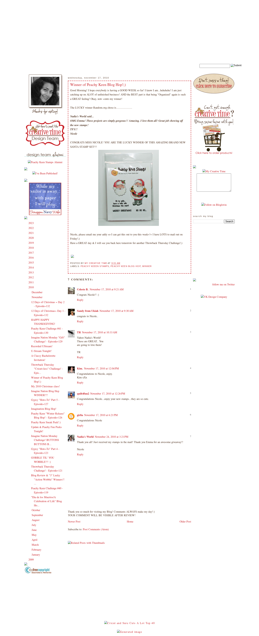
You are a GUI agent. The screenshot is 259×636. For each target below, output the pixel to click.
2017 (31, 252)
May (34, 535)
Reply (80, 300)
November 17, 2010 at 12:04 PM (101, 368)
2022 (31, 228)
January (36, 554)
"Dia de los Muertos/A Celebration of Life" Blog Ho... (46, 501)
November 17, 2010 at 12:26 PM (107, 393)
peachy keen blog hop (125, 266)
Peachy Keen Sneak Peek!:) (46, 422)
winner (147, 266)
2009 (31, 559)
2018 (31, 247)
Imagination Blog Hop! (43, 409)
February (37, 549)
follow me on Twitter (223, 284)
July (34, 525)
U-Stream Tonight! (41, 351)
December (37, 292)
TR (79, 332)
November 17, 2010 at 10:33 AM (99, 332)
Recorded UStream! (42, 346)
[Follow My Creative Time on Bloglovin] (214, 204)
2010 (31, 287)
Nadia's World (85, 437)
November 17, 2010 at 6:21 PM (101, 415)
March (35, 544)
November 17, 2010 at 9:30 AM (116, 311)
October (36, 510)
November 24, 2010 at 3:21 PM (111, 436)
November (37, 297)
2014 (31, 267)
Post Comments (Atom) (96, 529)
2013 (31, 272)
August (36, 520)
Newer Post (74, 521)
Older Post (185, 521)
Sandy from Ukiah (87, 311)
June (34, 530)
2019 (31, 243)
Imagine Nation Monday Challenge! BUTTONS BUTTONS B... (45, 440)
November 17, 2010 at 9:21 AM (107, 289)
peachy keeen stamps (95, 266)
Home (130, 521)
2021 (31, 233)
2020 (31, 238)
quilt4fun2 (83, 393)
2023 (31, 223)
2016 (31, 257)
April (35, 540)
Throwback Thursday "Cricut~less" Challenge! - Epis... (47, 369)
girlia (80, 415)
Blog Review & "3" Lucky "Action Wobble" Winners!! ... (47, 479)
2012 (31, 277)
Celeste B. (83, 289)
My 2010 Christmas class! (45, 386)
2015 (31, 262)
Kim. (80, 368)
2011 (31, 282)
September (38, 515)
